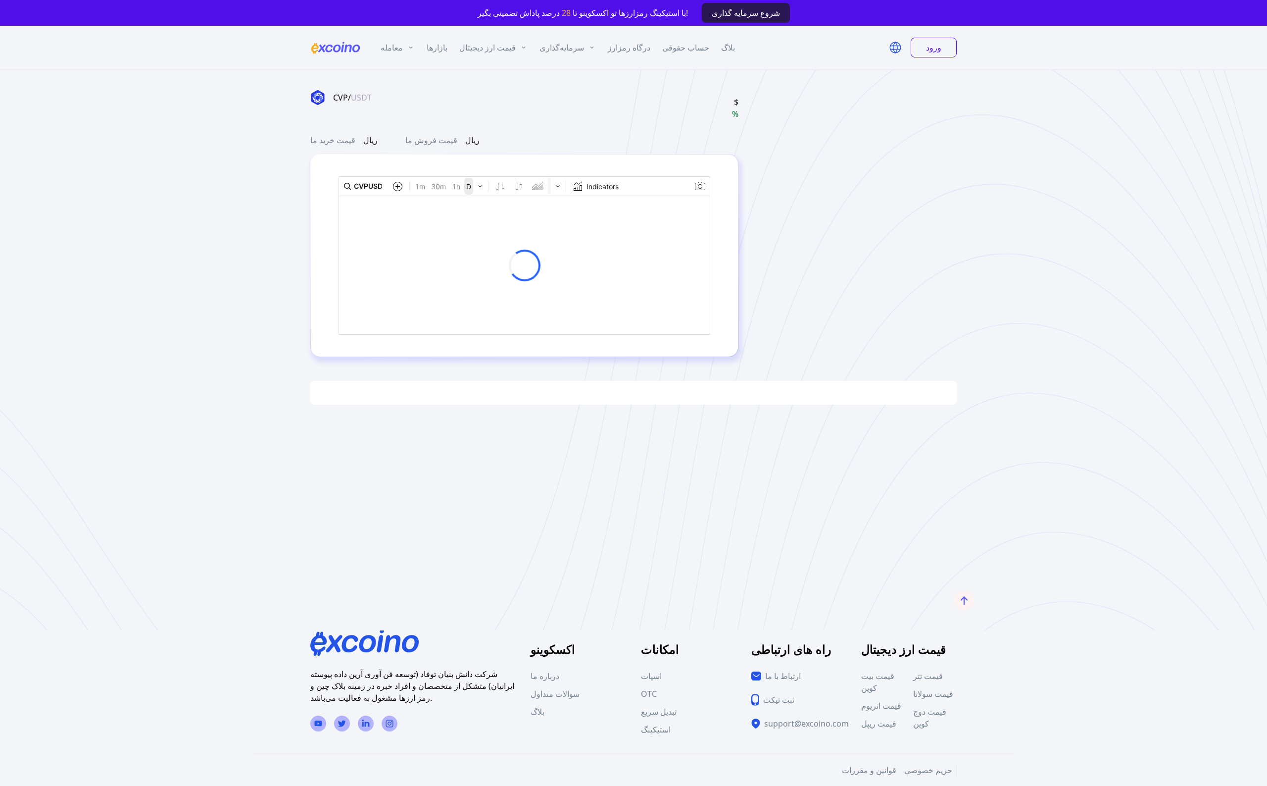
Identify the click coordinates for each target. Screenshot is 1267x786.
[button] (895, 47)
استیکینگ (656, 729)
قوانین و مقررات (869, 770)
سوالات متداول (555, 693)
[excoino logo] (335, 48)
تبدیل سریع (659, 711)
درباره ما (545, 676)
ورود (933, 47)
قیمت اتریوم (881, 705)
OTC (649, 693)
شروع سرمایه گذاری (746, 12)
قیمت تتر (928, 676)
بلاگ (537, 711)
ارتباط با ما (783, 676)
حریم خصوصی (928, 770)
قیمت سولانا (933, 693)
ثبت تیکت (778, 699)
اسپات (651, 676)
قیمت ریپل (878, 723)
